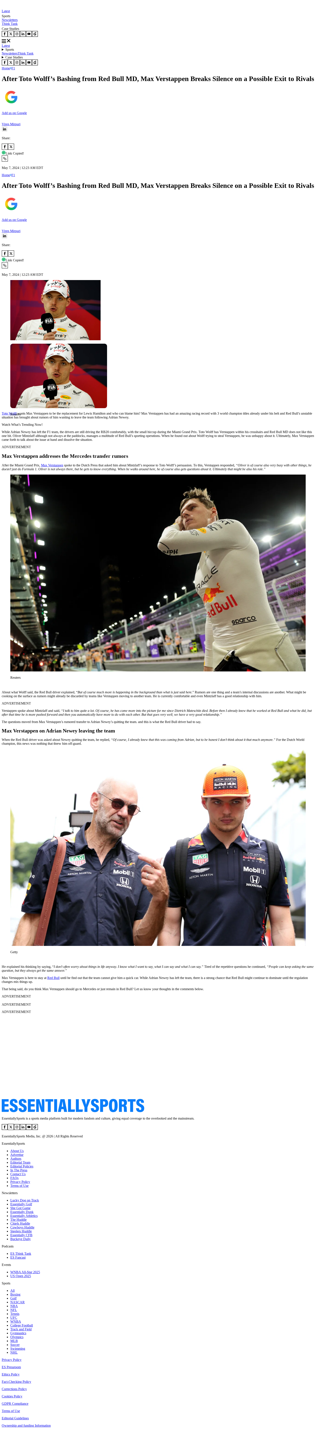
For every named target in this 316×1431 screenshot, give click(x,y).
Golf (13, 1298)
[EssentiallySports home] (73, 1111)
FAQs (14, 1178)
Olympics (16, 1337)
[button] (12, 421)
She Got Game (20, 1208)
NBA (14, 1306)
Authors (15, 1158)
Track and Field (21, 1329)
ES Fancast (18, 1257)
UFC (13, 1317)
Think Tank (10, 24)
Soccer (15, 1345)
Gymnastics (18, 1333)
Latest (6, 11)
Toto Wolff (9, 413)
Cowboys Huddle (22, 1227)
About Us (17, 1151)
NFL (13, 1310)
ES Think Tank (20, 1253)
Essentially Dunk (22, 1212)
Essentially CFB (21, 1235)
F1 (13, 68)
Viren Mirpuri (11, 124)
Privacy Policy (20, 1182)
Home (6, 68)
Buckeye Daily (20, 1239)
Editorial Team (20, 1162)
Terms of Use (19, 1185)
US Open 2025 (20, 1276)
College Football (21, 1325)
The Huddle (18, 1219)
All (12, 1290)
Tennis (14, 1314)
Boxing (15, 1294)
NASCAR (17, 1302)
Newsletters (10, 20)
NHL (14, 1352)
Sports (9, 49)
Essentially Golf (21, 1204)
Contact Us (18, 1174)
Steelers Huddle (21, 1231)
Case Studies (14, 57)
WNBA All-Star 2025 (25, 1272)
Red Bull (53, 978)
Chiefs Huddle (20, 1223)
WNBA (15, 1321)
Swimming (17, 1348)
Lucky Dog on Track (24, 1200)
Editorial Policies (21, 1166)
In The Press (18, 1170)
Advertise (16, 1155)
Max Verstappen (52, 465)
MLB (14, 1341)
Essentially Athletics (24, 1216)
